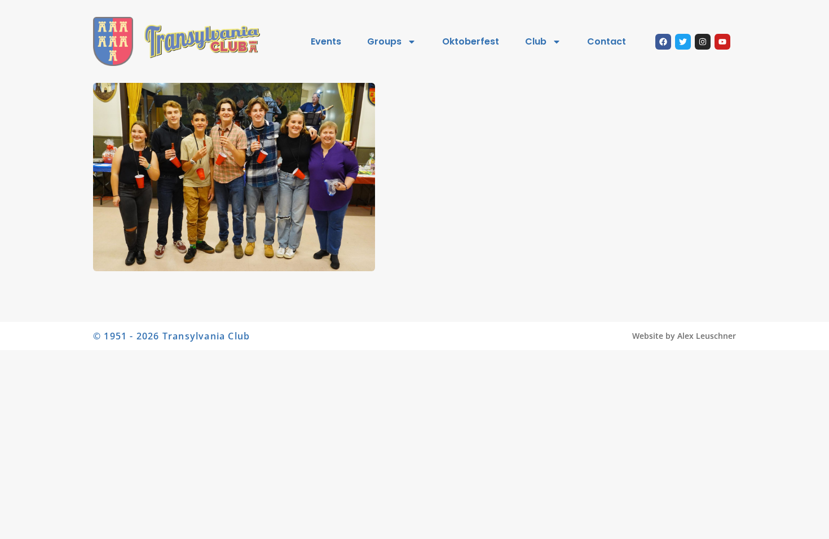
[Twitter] (683, 42)
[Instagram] (703, 42)
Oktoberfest (470, 41)
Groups (384, 41)
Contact (606, 41)
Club (535, 41)
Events (326, 41)
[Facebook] (663, 42)
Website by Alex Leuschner (684, 335)
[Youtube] (722, 42)
